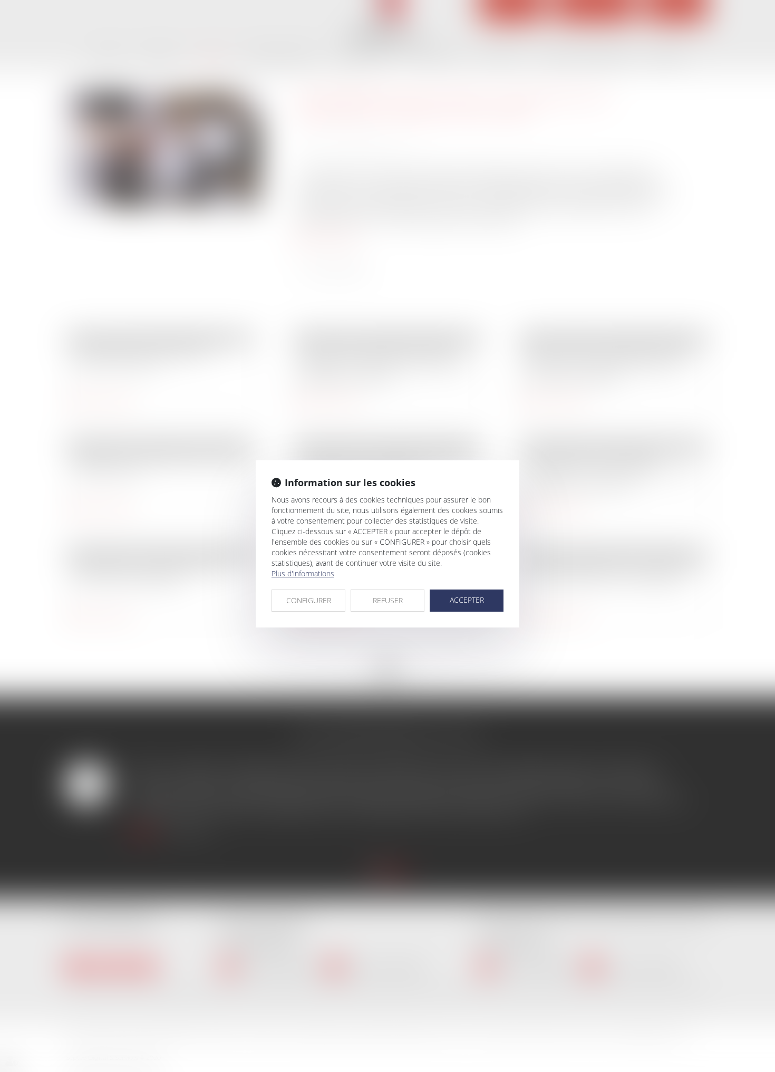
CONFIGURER (308, 600)
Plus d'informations (303, 573)
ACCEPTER (467, 600)
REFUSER (388, 600)
